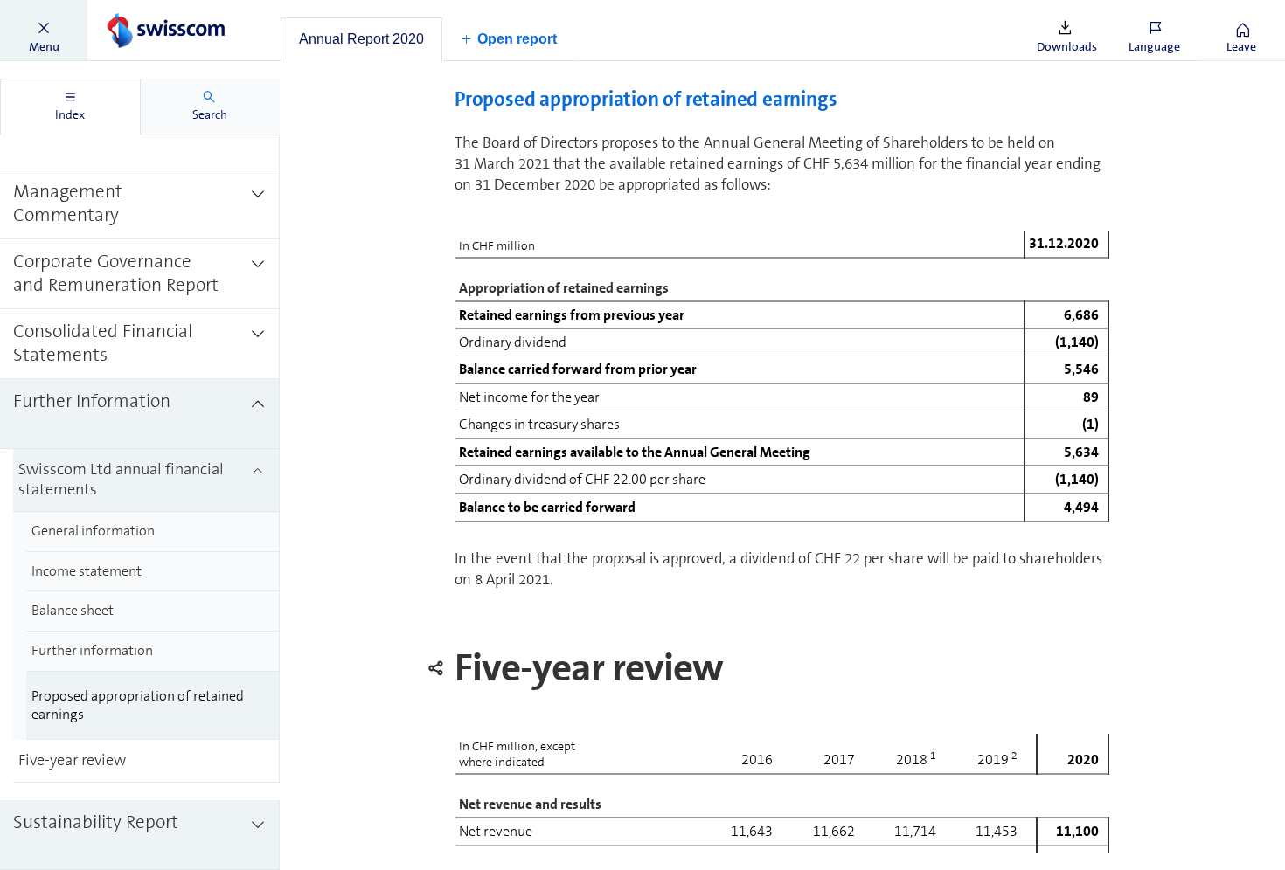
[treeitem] (140, 204)
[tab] (361, 39)
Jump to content (131, 10)
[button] (43, 30)
